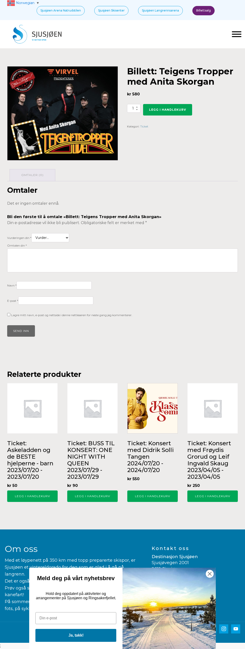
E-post (12, 300)
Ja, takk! (76, 635)
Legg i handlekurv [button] (32, 496)
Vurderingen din (19, 238)
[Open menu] (236, 34)
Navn (12, 285)
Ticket (144, 126)
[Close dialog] (210, 574)
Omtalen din (17, 245)
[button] (61, 10)
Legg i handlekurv (167, 109)
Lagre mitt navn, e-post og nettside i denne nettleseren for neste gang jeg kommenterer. (71, 315)
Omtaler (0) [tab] (32, 175)
